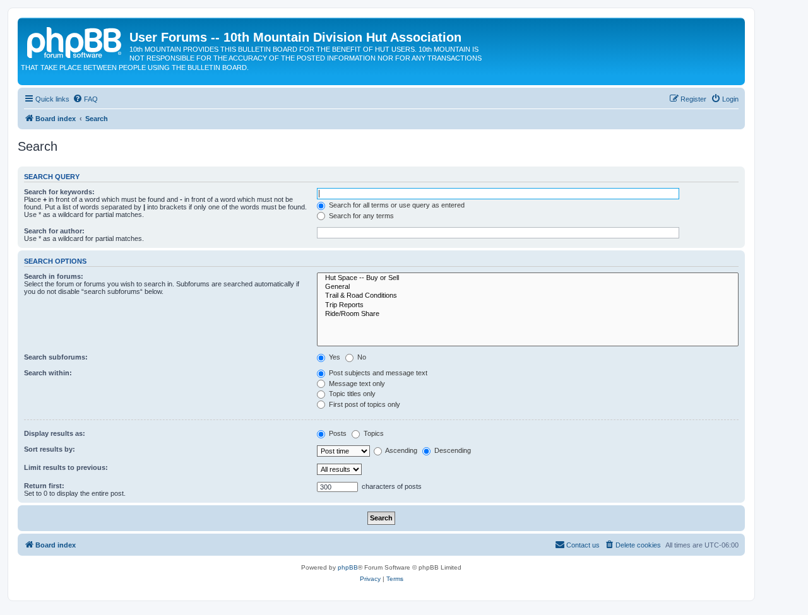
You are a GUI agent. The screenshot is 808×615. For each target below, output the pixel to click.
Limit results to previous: (66, 467)
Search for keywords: (59, 192)
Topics (373, 433)
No (360, 357)
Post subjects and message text (377, 373)
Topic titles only (351, 393)
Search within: (48, 373)
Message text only (356, 383)
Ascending (400, 450)
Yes (333, 357)
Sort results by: (49, 449)
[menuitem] (85, 99)
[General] (527, 287)
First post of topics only (363, 404)
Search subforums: (56, 357)
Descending (451, 450)
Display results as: (54, 433)
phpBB (348, 567)
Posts (337, 433)
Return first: (44, 485)
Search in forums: (53, 276)
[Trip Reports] (527, 305)
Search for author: (54, 231)
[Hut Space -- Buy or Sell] (527, 278)
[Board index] (75, 41)
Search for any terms (360, 216)
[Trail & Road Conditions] (527, 295)
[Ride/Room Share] (527, 314)
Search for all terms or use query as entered (396, 205)
